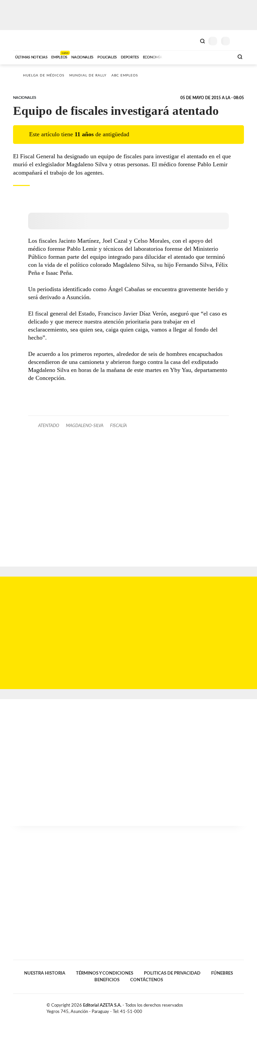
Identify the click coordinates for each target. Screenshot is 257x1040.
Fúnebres (222, 973)
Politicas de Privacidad (172, 973)
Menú (240, 41)
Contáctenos (146, 980)
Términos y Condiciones (104, 973)
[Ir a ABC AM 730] (193, 56)
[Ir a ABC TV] (175, 56)
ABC (25, 40)
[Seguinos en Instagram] (241, 1006)
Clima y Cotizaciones (191, 40)
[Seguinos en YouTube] (234, 1006)
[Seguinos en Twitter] (227, 1006)
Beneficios (106, 980)
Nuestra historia (44, 973)
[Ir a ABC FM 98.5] (219, 56)
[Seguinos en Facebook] (220, 1006)
